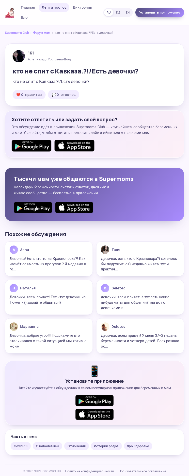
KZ (118, 12)
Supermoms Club (17, 33)
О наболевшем (47, 446)
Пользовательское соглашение (142, 471)
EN (128, 12)
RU (109, 12)
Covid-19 (21, 446)
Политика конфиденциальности (89, 471)
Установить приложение (159, 12)
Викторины (83, 7)
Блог (25, 17)
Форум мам (41, 33)
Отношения (76, 446)
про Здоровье (138, 446)
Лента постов (54, 7)
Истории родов (106, 446)
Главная (28, 7)
